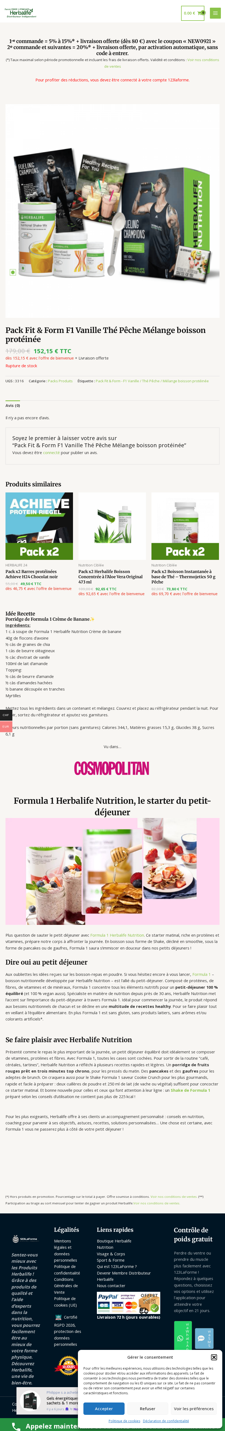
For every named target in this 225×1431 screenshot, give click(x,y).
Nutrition (105, 1247)
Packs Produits (60, 380)
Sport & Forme (111, 1260)
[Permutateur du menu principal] (215, 13)
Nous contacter (111, 1285)
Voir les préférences (194, 1408)
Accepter (104, 1408)
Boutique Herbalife (114, 1241)
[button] (214, 1357)
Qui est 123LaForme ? (117, 1266)
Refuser (147, 1408)
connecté (51, 452)
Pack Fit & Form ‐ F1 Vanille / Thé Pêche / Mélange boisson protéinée (152, 380)
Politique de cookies (124, 1421)
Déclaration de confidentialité (166, 1421)
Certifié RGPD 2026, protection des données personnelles (67, 1330)
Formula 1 (201, 974)
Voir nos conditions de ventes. (174, 1197)
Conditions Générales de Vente (66, 1285)
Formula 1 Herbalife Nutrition (117, 935)
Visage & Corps (111, 1253)
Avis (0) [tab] (12, 405)
